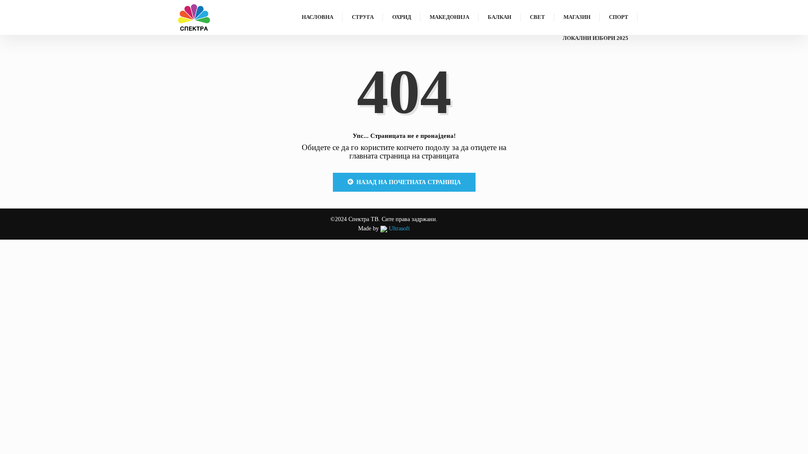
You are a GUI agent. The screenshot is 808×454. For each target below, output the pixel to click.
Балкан (499, 17)
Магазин (576, 17)
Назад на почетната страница (408, 182)
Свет (537, 17)
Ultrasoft (398, 228)
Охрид (401, 17)
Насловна (317, 17)
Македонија (449, 17)
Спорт (618, 17)
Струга (363, 17)
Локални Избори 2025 (595, 38)
